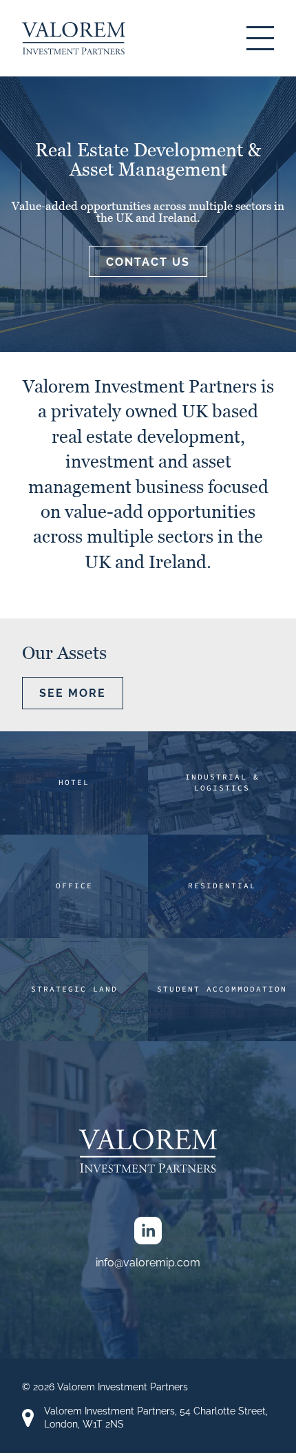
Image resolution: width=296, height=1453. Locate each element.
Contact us (148, 262)
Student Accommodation (222, 989)
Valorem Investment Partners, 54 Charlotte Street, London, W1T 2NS (156, 1417)
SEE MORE (72, 693)
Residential (222, 885)
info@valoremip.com (148, 1262)
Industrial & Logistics (222, 782)
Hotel (74, 782)
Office (74, 885)
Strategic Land (74, 989)
